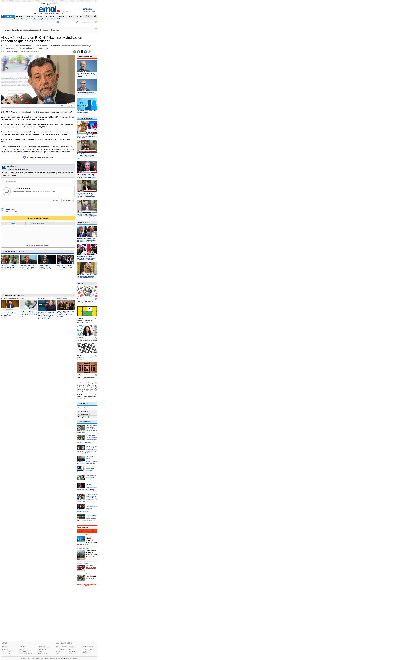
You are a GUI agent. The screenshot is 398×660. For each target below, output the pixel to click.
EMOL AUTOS (41, 646)
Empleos (61, 0)
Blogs (18, 0)
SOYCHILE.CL (72, 653)
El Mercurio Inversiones (10, 299)
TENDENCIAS (23, 646)
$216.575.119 (82, 544)
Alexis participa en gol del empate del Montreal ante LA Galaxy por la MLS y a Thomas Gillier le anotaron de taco (87, 429)
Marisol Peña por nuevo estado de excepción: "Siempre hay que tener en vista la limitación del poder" (87, 156)
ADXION (85, 648)
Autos (45, 0)
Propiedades (52, 0)
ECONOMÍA (5, 648)
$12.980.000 (91, 578)
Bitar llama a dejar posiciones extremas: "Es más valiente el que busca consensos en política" (87, 215)
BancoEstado (62, 299)
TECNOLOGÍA (6, 653)
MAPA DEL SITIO (42, 653)
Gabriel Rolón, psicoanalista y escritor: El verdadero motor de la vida (87, 94)
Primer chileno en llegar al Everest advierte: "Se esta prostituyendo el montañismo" (87, 136)
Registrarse (92, 11)
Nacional (9, 16)
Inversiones (37, 0)
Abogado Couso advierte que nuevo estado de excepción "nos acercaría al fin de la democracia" (87, 176)
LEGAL (57, 653)
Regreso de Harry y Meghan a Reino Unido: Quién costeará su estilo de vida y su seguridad (86, 258)
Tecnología (10, 19)
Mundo (40, 16)
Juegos (80, 283)
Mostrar (49, 4)
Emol (3, 0)
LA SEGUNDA (72, 651)
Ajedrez (79, 355)
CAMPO (71, 646)
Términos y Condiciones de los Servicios (54, 658)
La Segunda (88, 0)
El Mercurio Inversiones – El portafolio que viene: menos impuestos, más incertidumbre (9, 314)
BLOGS (58, 651)
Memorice (80, 318)
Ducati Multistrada (91, 576)
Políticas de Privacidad (37, 658)
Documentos (24, 19)
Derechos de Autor (25, 658)
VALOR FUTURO (87, 649)
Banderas (80, 299)
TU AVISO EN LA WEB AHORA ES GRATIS (87, 585)
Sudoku (79, 394)
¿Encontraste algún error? (40, 157)
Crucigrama (80, 337)
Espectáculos (50, 16)
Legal (24, 0)
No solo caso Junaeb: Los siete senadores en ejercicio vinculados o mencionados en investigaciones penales (87, 508)
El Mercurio (10, 0)
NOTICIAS (4, 646)
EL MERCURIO (60, 649)
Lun (95, 0)
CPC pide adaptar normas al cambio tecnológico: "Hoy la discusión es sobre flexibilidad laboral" (86, 196)
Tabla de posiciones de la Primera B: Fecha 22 (91, 477)
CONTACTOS (41, 651)
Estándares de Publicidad (71, 658)
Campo (30, 0)
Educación (17, 19)
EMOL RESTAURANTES (25, 653)
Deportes (30, 16)
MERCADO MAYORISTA (86, 652)
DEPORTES (5, 649)
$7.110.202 (90, 556)
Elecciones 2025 (55, 19)
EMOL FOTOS (23, 651)
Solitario (79, 375)
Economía (19, 16)
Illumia (22, 299)
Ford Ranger (89, 565)
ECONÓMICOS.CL (88, 646)
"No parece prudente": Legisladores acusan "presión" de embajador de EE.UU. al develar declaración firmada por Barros (87, 487)
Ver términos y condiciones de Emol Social (38, 245)
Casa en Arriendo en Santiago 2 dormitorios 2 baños (91, 552)
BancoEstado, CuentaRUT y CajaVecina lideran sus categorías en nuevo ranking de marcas (65, 314)
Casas (81, 0)
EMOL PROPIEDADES (44, 648)
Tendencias (61, 16)
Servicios (79, 16)
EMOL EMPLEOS (42, 649)
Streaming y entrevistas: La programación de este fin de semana (35, 30)
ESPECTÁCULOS (6, 651)
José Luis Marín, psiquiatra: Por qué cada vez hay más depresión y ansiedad (87, 75)
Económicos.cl (70, 0)
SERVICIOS (22, 648)
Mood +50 (41, 299)
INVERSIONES (72, 648)
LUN (70, 649)
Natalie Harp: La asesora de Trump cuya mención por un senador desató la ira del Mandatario (87, 276)
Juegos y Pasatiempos (43, 19)
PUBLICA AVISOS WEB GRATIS (87, 531)
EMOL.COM (59, 648)
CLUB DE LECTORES (61, 646)
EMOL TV (21, 649)
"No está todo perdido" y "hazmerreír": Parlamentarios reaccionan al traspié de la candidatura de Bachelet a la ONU (28, 269)
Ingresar (85, 11)
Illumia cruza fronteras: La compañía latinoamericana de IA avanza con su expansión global (28, 314)
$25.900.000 (91, 568)
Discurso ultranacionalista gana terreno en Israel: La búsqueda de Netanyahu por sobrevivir (86, 240)
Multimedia (32, 19)
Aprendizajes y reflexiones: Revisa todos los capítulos (87, 111)
